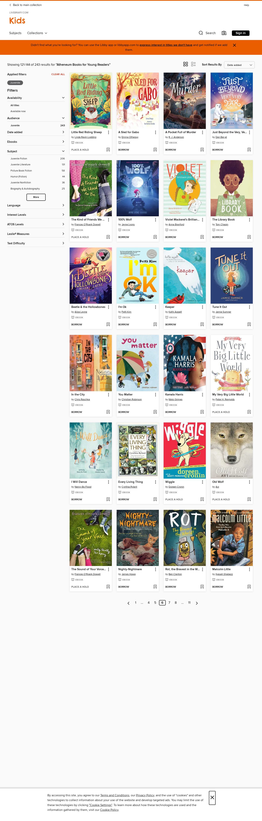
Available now (18, 111)
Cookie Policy (109, 810)
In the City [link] (78, 394)
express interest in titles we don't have (166, 45)
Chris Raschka (82, 399)
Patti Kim (126, 311)
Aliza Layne (81, 311)
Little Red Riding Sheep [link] (86, 132)
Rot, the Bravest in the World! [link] (182, 569)
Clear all (58, 74)
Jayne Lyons (128, 224)
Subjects (15, 33)
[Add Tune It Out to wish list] (249, 324)
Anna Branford (176, 224)
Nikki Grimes (175, 399)
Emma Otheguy (130, 137)
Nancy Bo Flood (83, 486)
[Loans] (224, 34)
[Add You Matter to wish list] (155, 412)
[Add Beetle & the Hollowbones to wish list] (108, 324)
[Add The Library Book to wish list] (249, 237)
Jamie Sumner (223, 311)
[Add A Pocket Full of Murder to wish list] (202, 150)
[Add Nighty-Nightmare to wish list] (155, 587)
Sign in (241, 33)
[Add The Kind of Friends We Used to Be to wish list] (108, 237)
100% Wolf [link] (125, 219)
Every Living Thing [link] (130, 482)
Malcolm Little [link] (221, 569)
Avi (217, 486)
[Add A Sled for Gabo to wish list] (155, 150)
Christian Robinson (132, 399)
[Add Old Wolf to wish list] (249, 499)
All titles (15, 105)
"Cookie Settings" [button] (100, 805)
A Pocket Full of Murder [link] (180, 132)
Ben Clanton (175, 574)
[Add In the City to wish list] (108, 412)
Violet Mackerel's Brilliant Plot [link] (182, 219)
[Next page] (197, 602)
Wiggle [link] (170, 482)
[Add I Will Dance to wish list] (108, 499)
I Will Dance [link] (79, 482)
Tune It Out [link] (219, 307)
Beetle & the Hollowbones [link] (88, 307)
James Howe (129, 574)
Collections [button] (36, 33)
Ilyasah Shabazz (224, 574)
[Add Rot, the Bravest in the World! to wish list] (202, 587)
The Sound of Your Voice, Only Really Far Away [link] (88, 569)
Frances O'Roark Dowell (88, 224)
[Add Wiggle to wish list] (202, 499)
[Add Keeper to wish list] (202, 324)
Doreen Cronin (176, 486)
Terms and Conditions (114, 795)
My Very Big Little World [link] (228, 394)
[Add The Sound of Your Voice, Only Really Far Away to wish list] (108, 587)
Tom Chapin (222, 224)
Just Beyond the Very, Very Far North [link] (229, 132)
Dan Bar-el (221, 137)
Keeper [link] (169, 307)
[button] (206, 34)
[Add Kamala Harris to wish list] (202, 412)
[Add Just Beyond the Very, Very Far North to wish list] (249, 150)
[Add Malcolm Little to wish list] (249, 587)
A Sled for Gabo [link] (128, 132)
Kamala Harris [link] (174, 394)
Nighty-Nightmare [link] (130, 569)
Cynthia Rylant (129, 486)
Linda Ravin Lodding (85, 137)
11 (189, 603)
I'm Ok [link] (122, 307)
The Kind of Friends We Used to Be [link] (88, 219)
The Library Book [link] (223, 219)
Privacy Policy (145, 795)
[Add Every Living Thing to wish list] (155, 499)
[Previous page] (128, 602)
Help (246, 5)
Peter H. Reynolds (225, 399)
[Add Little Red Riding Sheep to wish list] (108, 150)
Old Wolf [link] (218, 482)
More (36, 197)
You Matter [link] (125, 394)
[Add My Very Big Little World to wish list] (249, 412)
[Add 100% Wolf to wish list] (155, 237)
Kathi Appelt (175, 311)
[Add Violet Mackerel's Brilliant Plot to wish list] (202, 237)
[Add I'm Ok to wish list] (155, 324)
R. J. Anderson (176, 137)
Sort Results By (212, 64)
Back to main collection (27, 5)
